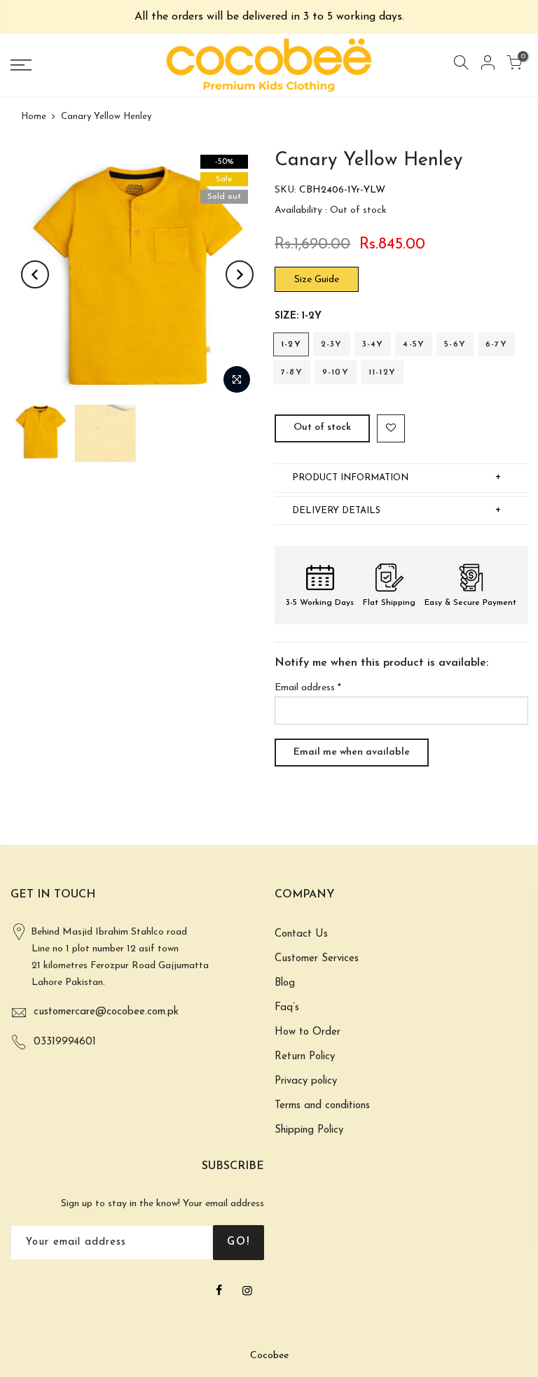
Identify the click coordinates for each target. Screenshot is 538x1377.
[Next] (240, 274)
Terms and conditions (322, 1105)
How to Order (307, 1032)
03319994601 (65, 1042)
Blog (285, 983)
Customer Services (317, 958)
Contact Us (301, 934)
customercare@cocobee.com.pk (106, 1012)
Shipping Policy (309, 1130)
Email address (308, 688)
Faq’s (287, 1007)
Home (33, 116)
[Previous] (35, 274)
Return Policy (305, 1056)
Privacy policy (306, 1081)
